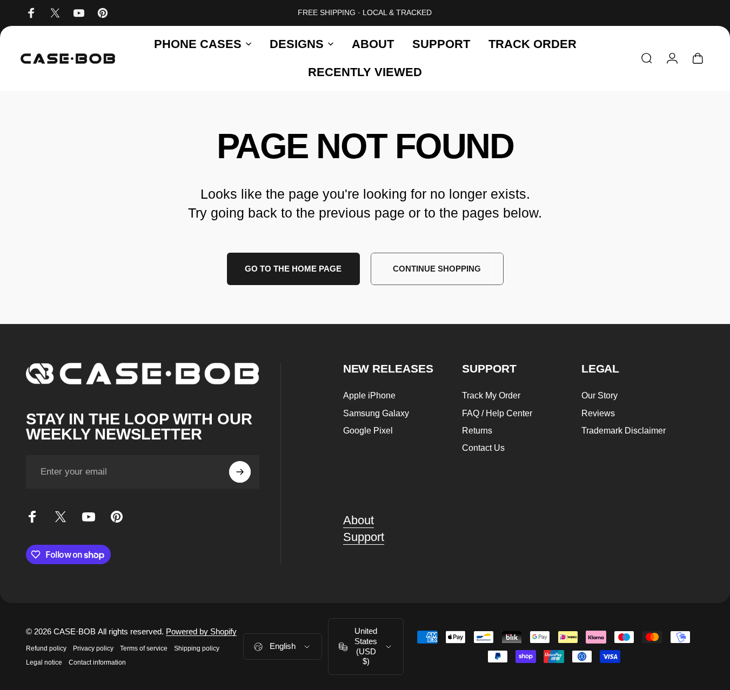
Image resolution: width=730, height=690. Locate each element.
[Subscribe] (240, 472)
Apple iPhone (369, 395)
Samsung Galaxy (376, 413)
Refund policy (46, 648)
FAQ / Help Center (497, 413)
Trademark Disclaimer (623, 430)
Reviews (598, 413)
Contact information (97, 662)
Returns (477, 430)
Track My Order (491, 395)
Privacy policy (93, 648)
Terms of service (144, 648)
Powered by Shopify (201, 631)
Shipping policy (196, 648)
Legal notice (44, 662)
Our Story (599, 395)
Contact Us (483, 447)
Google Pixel (368, 430)
